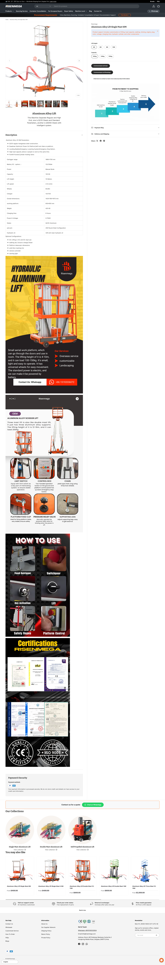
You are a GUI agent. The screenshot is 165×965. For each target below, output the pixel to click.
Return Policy (45, 934)
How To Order (10, 934)
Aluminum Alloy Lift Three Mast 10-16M (144, 887)
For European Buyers (55, 11)
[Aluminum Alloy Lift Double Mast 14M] (114, 871)
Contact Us (98, 11)
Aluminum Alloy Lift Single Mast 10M (19, 19)
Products (9, 11)
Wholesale (9, 927)
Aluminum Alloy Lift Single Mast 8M (19, 886)
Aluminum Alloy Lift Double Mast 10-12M (82, 887)
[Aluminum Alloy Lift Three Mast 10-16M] (145, 871)
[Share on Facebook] (100, 141)
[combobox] (86, 6)
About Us (44, 924)
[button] (158, 6)
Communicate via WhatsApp (102, 72)
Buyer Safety (68, 11)
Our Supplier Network (48, 927)
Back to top (82, 910)
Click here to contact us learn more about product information (112, 78)
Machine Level (80, 11)
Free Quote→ (124, 15)
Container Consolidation (38, 11)
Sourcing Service (22, 11)
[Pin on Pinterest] (104, 141)
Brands (152, 1)
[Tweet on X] (97, 141)
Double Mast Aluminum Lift (51, 847)
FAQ (158, 1)
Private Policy (45, 937)
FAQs (7, 937)
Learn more (52, 1)
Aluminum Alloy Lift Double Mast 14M (113, 886)
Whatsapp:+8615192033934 (87, 930)
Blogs (7, 941)
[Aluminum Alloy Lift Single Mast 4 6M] (51, 871)
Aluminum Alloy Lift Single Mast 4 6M (50, 886)
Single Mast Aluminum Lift (20, 847)
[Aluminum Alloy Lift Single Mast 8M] (20, 871)
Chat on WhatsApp (94, 805)
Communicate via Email (101, 65)
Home (7, 19)
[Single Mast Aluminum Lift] (20, 830)
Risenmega (94, 24)
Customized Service (12, 931)
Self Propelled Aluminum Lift (82, 847)
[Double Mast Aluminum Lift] (51, 830)
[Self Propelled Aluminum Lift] (82, 830)
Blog (90, 11)
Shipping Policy (46, 931)
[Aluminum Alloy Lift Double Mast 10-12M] (82, 871)
